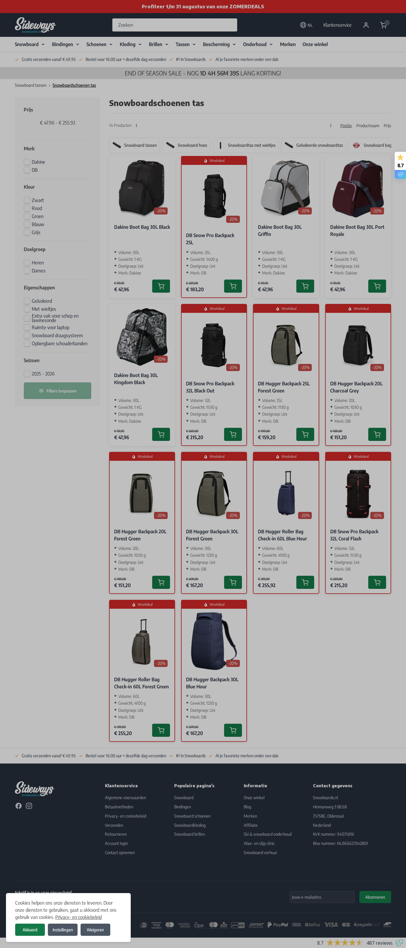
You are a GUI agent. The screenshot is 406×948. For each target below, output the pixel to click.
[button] (203, 474)
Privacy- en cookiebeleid (78, 917)
